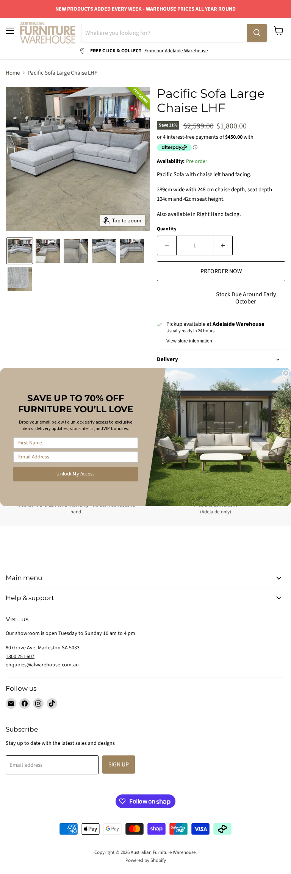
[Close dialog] (285, 373)
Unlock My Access (75, 473)
